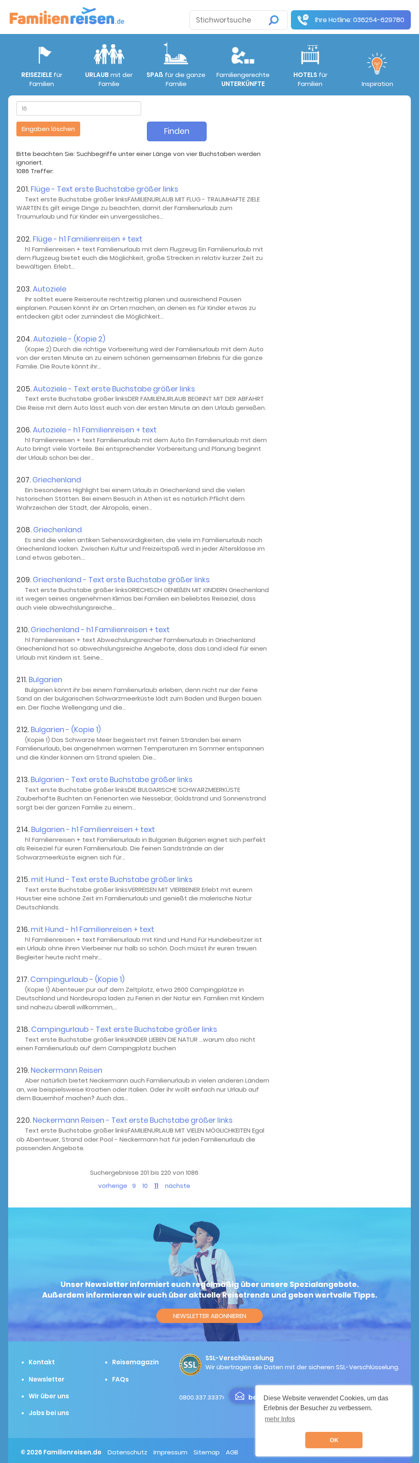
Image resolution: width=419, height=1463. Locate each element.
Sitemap (207, 1452)
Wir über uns (49, 1396)
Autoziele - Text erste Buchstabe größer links (114, 389)
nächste (177, 1185)
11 (156, 1185)
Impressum (170, 1452)
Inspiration (377, 83)
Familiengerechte (243, 79)
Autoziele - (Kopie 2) (69, 339)
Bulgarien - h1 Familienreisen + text (93, 829)
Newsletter (47, 1379)
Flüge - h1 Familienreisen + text (87, 239)
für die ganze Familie (175, 79)
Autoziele (49, 289)
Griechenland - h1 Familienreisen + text (100, 629)
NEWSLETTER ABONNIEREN (209, 1315)
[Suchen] (273, 20)
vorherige (112, 1185)
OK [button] (334, 1440)
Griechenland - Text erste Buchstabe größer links (121, 579)
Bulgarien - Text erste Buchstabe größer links (112, 779)
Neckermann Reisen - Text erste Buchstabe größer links (133, 1120)
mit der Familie (109, 79)
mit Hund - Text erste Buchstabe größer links (112, 879)
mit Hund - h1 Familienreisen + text (92, 929)
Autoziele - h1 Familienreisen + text (95, 430)
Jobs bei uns (49, 1413)
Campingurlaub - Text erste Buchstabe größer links (124, 1029)
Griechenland (56, 480)
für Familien (41, 79)
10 (145, 1185)
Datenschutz (127, 1452)
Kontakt (42, 1362)
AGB (232, 1452)
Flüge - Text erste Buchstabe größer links (104, 189)
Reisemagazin (135, 1362)
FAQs (120, 1379)
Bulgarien (45, 679)
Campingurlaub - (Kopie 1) (77, 979)
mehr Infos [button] (280, 1419)
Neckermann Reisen (66, 1070)
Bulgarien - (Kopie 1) (66, 729)
